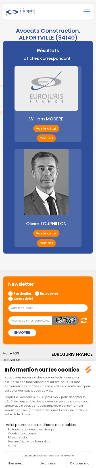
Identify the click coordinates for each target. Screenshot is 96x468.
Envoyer (22, 332)
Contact (46, 138)
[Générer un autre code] (82, 320)
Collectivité (23, 298)
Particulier (23, 293)
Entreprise (49, 293)
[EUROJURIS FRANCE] (20, 11)
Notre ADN (11, 353)
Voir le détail (46, 128)
